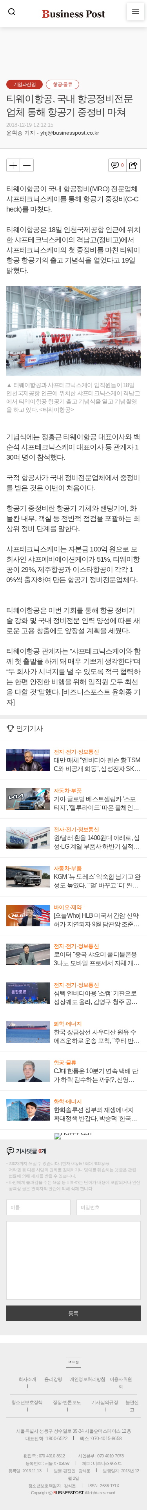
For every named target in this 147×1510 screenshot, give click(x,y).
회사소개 (27, 1379)
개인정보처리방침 (87, 1379)
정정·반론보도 (67, 1402)
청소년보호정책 (27, 1402)
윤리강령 (53, 1379)
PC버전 (73, 1362)
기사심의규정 (104, 1402)
